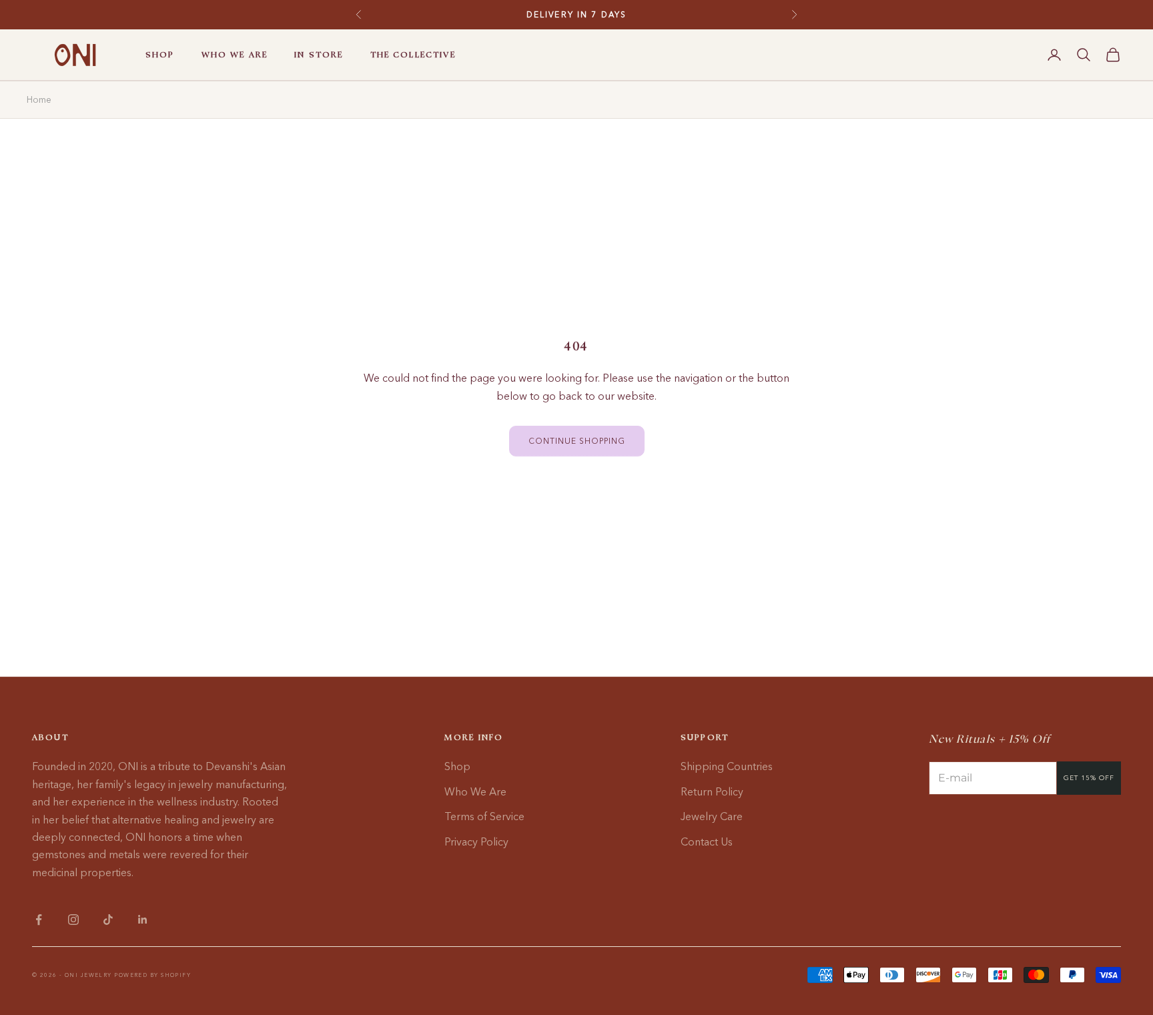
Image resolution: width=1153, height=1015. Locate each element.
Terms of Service (484, 816)
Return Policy (712, 791)
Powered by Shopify (152, 975)
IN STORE (318, 55)
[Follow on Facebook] (38, 919)
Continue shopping (576, 441)
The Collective (413, 55)
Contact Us (707, 841)
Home (39, 99)
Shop (457, 766)
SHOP (160, 55)
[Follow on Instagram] (73, 919)
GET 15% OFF (1089, 777)
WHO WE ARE (235, 55)
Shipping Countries (727, 766)
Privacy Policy (476, 841)
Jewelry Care (712, 816)
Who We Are (475, 791)
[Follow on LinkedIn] (142, 919)
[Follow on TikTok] (108, 919)
